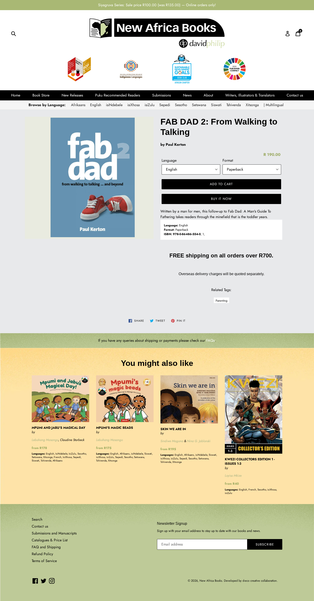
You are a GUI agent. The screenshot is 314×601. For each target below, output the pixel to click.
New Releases (72, 95)
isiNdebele (114, 105)
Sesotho (181, 105)
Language (169, 160)
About (208, 95)
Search (37, 519)
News (187, 95)
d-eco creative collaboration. (260, 580)
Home (15, 95)
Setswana (199, 105)
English (95, 105)
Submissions (161, 95)
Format (228, 160)
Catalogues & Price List (50, 540)
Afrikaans (78, 105)
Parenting (221, 300)
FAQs (210, 340)
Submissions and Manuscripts (54, 533)
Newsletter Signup (172, 523)
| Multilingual (274, 105)
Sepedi (164, 105)
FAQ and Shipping (46, 547)
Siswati (216, 105)
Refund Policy (42, 554)
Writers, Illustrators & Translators (249, 95)
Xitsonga (252, 105)
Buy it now (221, 198)
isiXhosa (133, 105)
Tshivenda (233, 105)
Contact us (295, 95)
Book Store (40, 95)
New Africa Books (211, 580)
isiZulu (149, 105)
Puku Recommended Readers (117, 95)
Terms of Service (44, 560)
